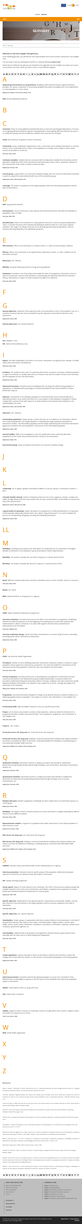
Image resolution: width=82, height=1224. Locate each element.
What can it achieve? (11, 1187)
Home (4, 19)
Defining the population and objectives (57, 1190)
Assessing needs (51, 1185)
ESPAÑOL (38, 14)
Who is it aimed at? (11, 1190)
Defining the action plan (53, 1194)
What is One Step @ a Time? (13, 1185)
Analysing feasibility (52, 1187)
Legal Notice (65, 1219)
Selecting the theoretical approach (56, 1192)
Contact (77, 1220)
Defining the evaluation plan (54, 1196)
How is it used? (10, 1192)
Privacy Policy (74, 1219)
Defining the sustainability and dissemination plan (60, 1198)
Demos (8, 1194)
